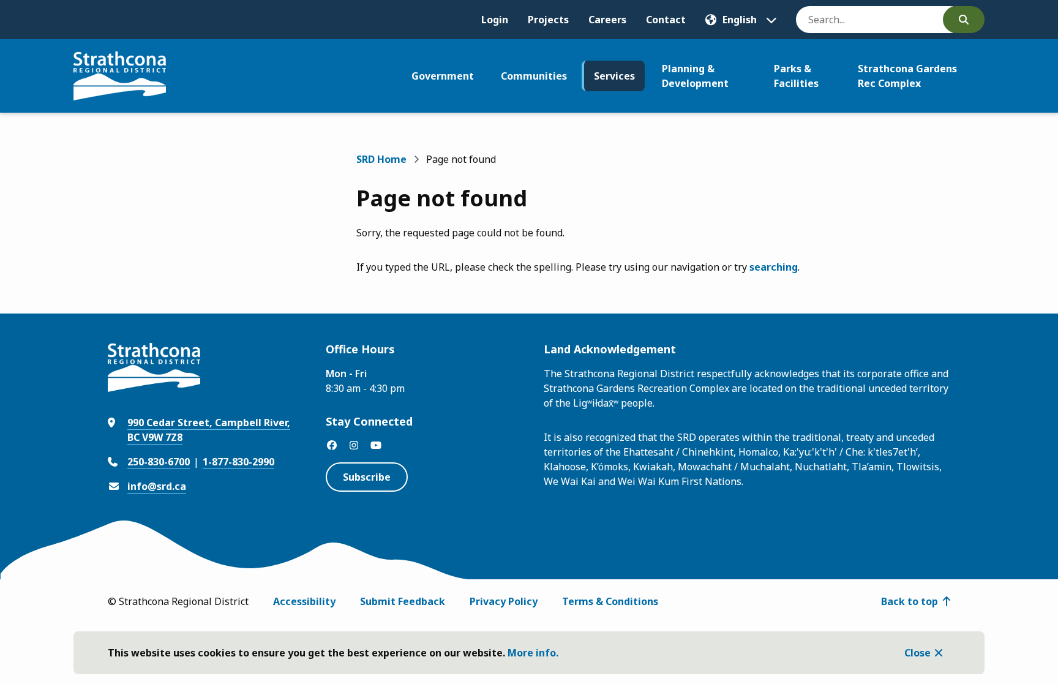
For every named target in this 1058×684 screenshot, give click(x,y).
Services (614, 76)
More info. (533, 653)
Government (442, 76)
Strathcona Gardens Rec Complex (907, 76)
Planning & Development (695, 76)
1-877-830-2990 (238, 461)
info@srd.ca (156, 486)
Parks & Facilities (796, 76)
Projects (548, 19)
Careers (607, 19)
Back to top (909, 601)
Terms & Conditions (610, 601)
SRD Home (381, 159)
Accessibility (304, 601)
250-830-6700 (158, 461)
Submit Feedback (402, 601)
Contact (666, 19)
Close (917, 653)
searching (773, 267)
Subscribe (367, 477)
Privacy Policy (504, 601)
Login (494, 19)
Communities (534, 76)
